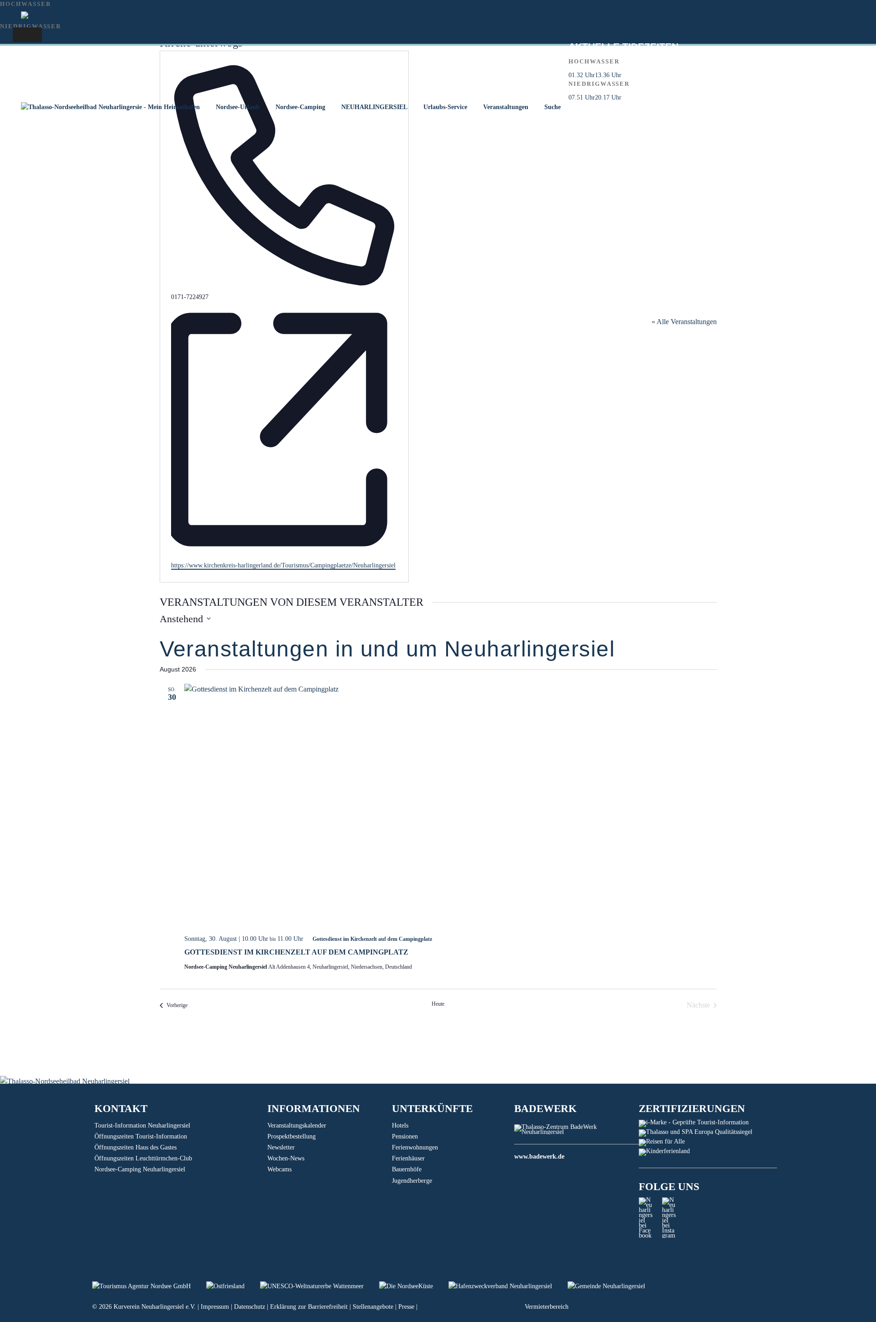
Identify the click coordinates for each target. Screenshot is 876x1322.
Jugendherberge (412, 1180)
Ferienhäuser (408, 1158)
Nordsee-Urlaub (238, 107)
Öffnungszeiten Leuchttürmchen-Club (143, 1158)
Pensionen (405, 1136)
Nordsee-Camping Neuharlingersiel (139, 1169)
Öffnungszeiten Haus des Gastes (135, 1147)
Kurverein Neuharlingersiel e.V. (155, 1306)
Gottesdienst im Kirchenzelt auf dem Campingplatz (296, 952)
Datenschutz (249, 1306)
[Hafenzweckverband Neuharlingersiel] (508, 1286)
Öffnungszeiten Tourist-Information (140, 1136)
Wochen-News (285, 1158)
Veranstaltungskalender (296, 1125)
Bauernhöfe (407, 1169)
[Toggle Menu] (27, 34)
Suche (552, 107)
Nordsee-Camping (300, 107)
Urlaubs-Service (445, 107)
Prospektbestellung (291, 1136)
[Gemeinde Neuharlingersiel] (613, 1286)
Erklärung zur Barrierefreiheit (309, 1306)
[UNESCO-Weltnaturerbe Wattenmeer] (319, 1286)
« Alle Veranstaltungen (684, 321)
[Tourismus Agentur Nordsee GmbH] (149, 1286)
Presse (406, 1306)
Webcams (279, 1169)
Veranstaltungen (505, 107)
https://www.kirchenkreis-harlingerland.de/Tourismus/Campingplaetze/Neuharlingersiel (283, 565)
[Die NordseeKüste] (413, 1286)
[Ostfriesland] (233, 1286)
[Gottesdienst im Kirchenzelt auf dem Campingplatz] (450, 805)
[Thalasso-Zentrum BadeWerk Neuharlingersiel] (576, 1131)
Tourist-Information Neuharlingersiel (142, 1125)
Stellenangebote (373, 1306)
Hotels (400, 1125)
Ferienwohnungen (415, 1147)
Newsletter (281, 1147)
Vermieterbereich (546, 1306)
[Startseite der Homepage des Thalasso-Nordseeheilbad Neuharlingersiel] (110, 107)
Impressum (215, 1306)
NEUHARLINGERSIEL (374, 107)
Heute (438, 1004)
